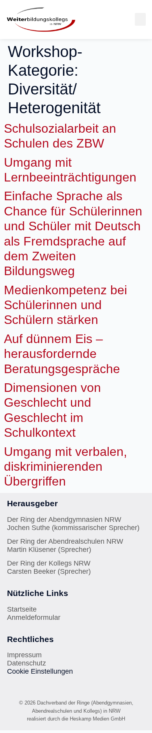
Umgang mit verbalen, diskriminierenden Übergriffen (65, 467)
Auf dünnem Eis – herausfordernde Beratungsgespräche (62, 354)
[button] (140, 19)
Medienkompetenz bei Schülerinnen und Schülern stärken (65, 305)
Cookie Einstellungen (40, 671)
